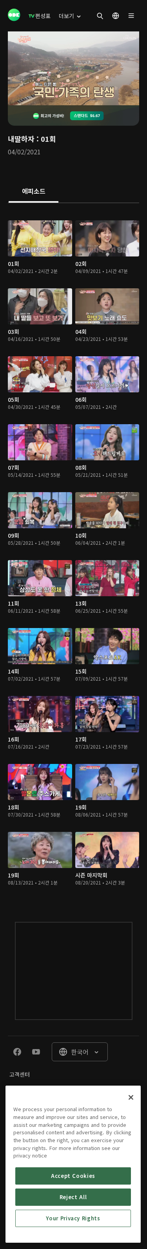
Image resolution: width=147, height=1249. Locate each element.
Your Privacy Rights (73, 1218)
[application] (73, 68)
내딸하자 (21, 139)
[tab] (33, 192)
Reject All (73, 1197)
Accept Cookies (73, 1175)
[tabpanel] (73, 554)
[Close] (131, 1097)
